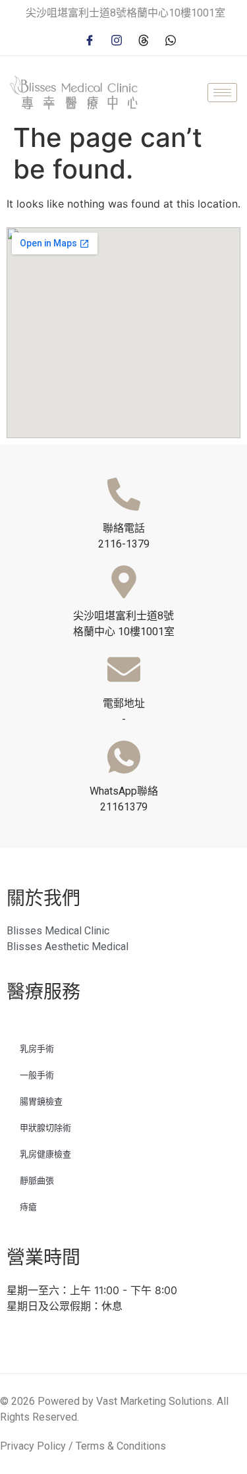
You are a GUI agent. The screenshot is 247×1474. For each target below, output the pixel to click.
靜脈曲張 (37, 1180)
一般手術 (37, 1075)
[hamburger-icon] (222, 92)
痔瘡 (28, 1207)
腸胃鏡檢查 (41, 1101)
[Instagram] (116, 39)
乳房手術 (37, 1049)
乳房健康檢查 (45, 1154)
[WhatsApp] (170, 39)
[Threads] (143, 39)
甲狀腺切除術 (45, 1128)
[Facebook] (89, 39)
